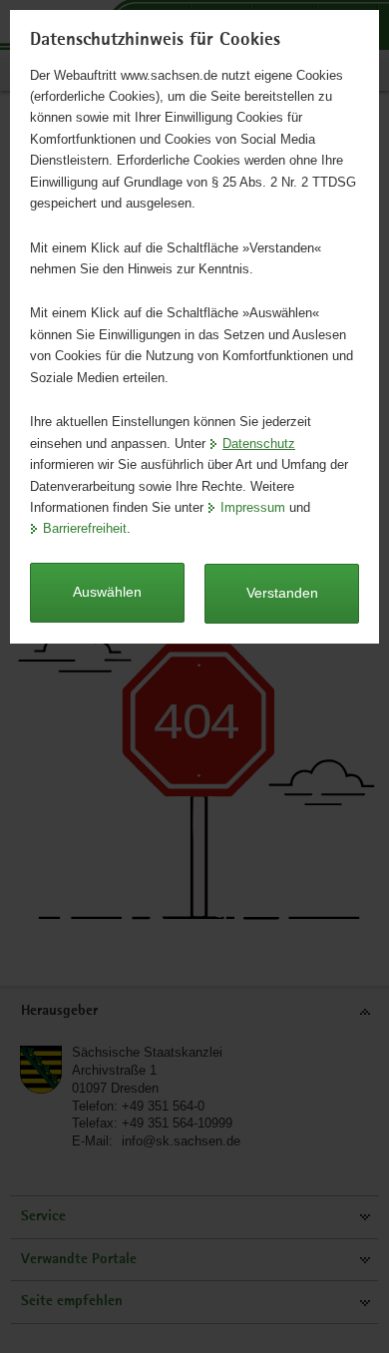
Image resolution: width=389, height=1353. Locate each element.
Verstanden (282, 593)
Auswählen (107, 592)
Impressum (252, 507)
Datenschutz (258, 443)
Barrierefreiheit (85, 528)
